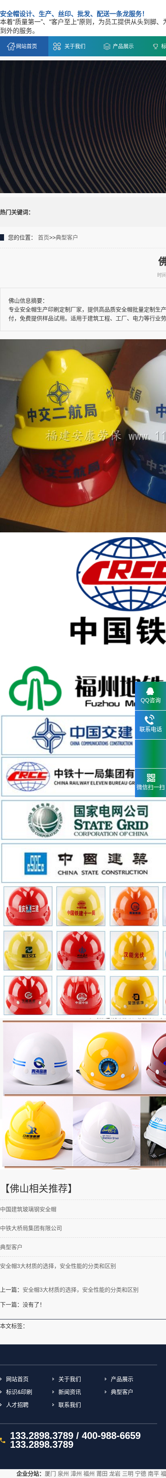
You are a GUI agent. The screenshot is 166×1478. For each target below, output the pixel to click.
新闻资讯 (69, 1392)
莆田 (102, 1473)
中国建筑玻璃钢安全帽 (28, 1209)
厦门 (50, 1473)
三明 (127, 1473)
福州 (89, 1473)
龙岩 (114, 1473)
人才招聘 (17, 1405)
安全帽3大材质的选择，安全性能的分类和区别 (58, 1266)
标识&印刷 (19, 1392)
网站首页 (26, 46)
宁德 (140, 1473)
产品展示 (123, 46)
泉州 (63, 1473)
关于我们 (74, 46)
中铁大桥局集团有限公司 (31, 1228)
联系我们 (69, 1405)
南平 (153, 1473)
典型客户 (67, 237)
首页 (43, 237)
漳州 (76, 1473)
